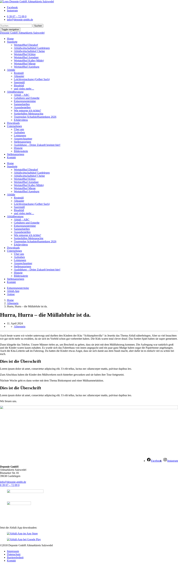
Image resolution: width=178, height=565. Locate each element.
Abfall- (13, 291)
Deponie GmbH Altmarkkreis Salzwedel (22, 32)
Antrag (11, 294)
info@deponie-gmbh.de (13, 481)
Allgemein (12, 303)
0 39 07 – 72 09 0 (9, 485)
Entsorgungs (18, 287)
